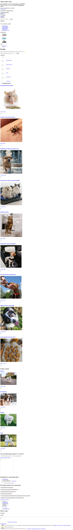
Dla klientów (2, 513)
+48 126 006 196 (5, 479)
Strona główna (4, 45)
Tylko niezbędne (3, 10)
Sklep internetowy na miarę (36, 528)
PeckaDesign (43, 528)
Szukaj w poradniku (3, 53)
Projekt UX (29, 528)
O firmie (2, 515)
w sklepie (12, 483)
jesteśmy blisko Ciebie (5, 508)
